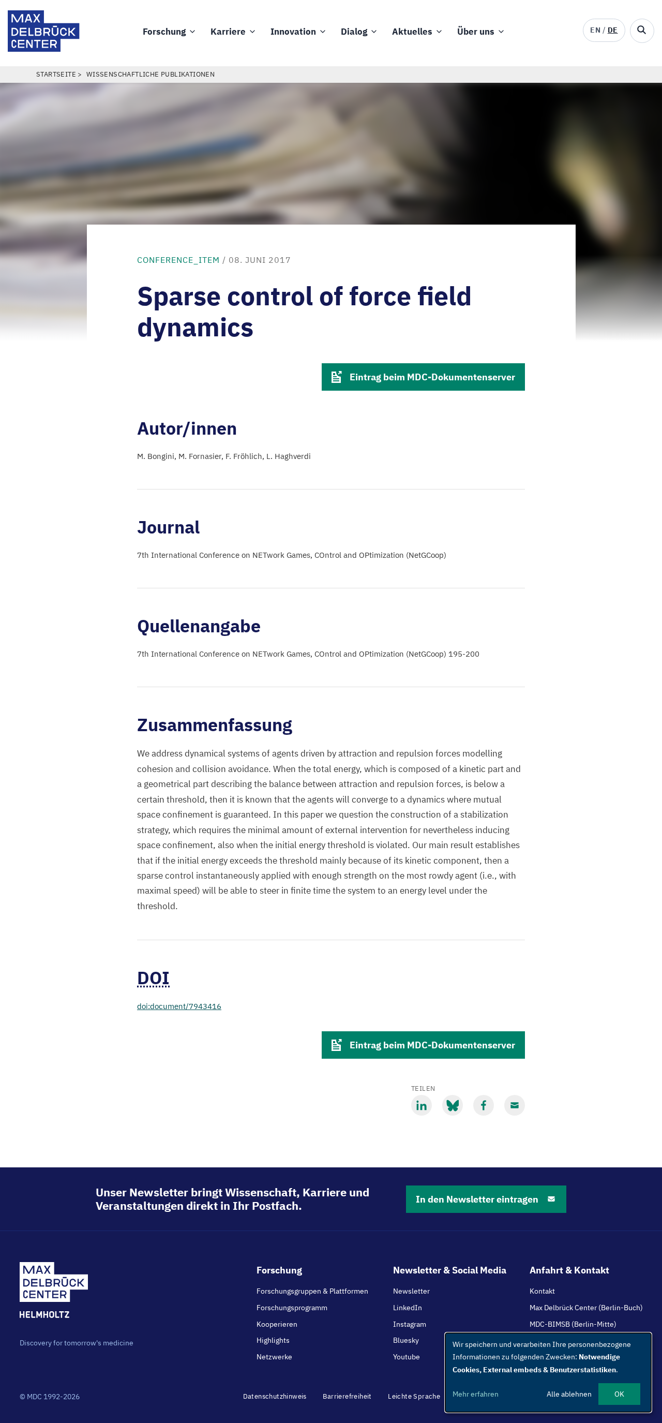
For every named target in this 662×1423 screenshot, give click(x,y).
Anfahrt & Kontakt (569, 1270)
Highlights (273, 1340)
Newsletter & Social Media (449, 1270)
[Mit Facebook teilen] (483, 1105)
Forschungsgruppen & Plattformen (312, 1291)
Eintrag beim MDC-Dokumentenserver (432, 377)
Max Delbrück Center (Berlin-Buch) (586, 1307)
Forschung (164, 31)
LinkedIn (407, 1307)
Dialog (354, 31)
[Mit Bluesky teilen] (452, 1105)
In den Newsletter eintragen (477, 1199)
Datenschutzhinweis (275, 1396)
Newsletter (411, 1291)
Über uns (475, 31)
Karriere (228, 31)
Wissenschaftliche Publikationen (150, 74)
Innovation (293, 31)
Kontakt (542, 1291)
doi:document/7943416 (179, 1006)
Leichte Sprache (414, 1396)
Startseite (56, 74)
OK (619, 1394)
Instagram (409, 1324)
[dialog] (548, 1372)
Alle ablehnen (569, 1394)
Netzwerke (274, 1356)
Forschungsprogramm (292, 1307)
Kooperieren (277, 1324)
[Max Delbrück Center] (44, 49)
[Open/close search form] (642, 31)
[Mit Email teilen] (514, 1105)
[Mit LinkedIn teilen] (421, 1105)
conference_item (178, 260)
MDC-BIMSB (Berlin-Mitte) (573, 1324)
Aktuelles (412, 31)
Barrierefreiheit (347, 1396)
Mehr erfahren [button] (476, 1394)
